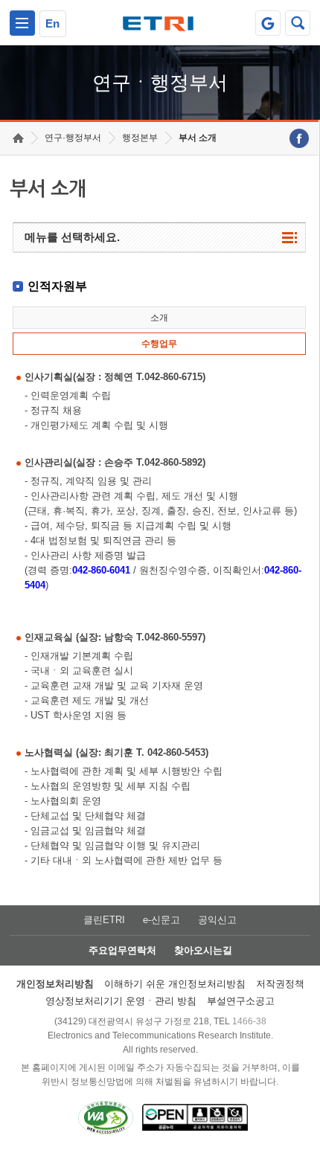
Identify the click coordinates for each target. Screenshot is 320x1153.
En (52, 23)
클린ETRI (104, 919)
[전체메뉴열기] (22, 23)
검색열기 (297, 23)
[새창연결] (299, 138)
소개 (159, 317)
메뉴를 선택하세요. (72, 237)
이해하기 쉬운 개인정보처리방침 (175, 983)
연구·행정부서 (73, 137)
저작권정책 (280, 983)
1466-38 (249, 1021)
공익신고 (217, 919)
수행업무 (159, 343)
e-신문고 (161, 919)
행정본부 (140, 137)
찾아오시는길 (203, 950)
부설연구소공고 (241, 1000)
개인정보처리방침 (55, 983)
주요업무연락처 (122, 950)
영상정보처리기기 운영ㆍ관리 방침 (120, 1000)
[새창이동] (268, 23)
